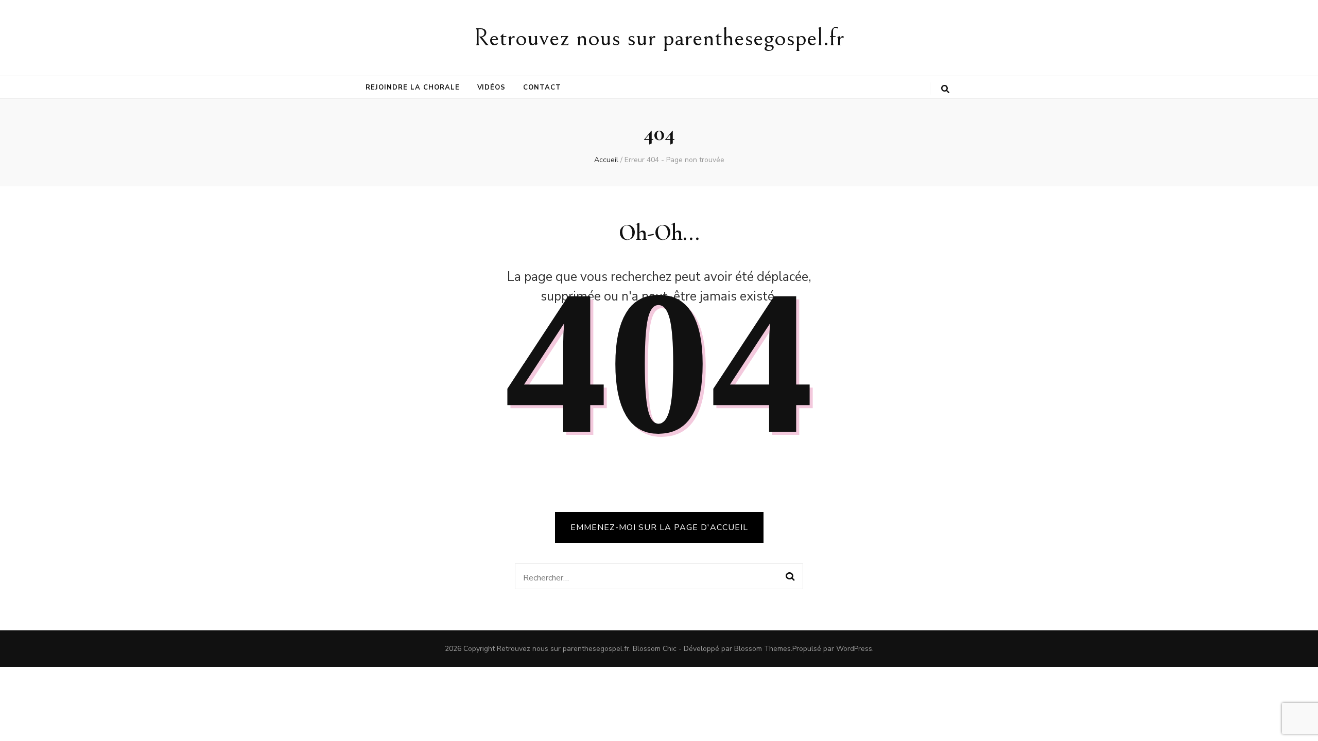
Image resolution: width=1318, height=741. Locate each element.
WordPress (854, 649)
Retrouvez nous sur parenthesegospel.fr (659, 37)
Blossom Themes (762, 649)
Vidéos (491, 87)
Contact (542, 87)
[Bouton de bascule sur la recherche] (945, 89)
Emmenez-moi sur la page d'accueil (659, 527)
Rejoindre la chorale (413, 87)
